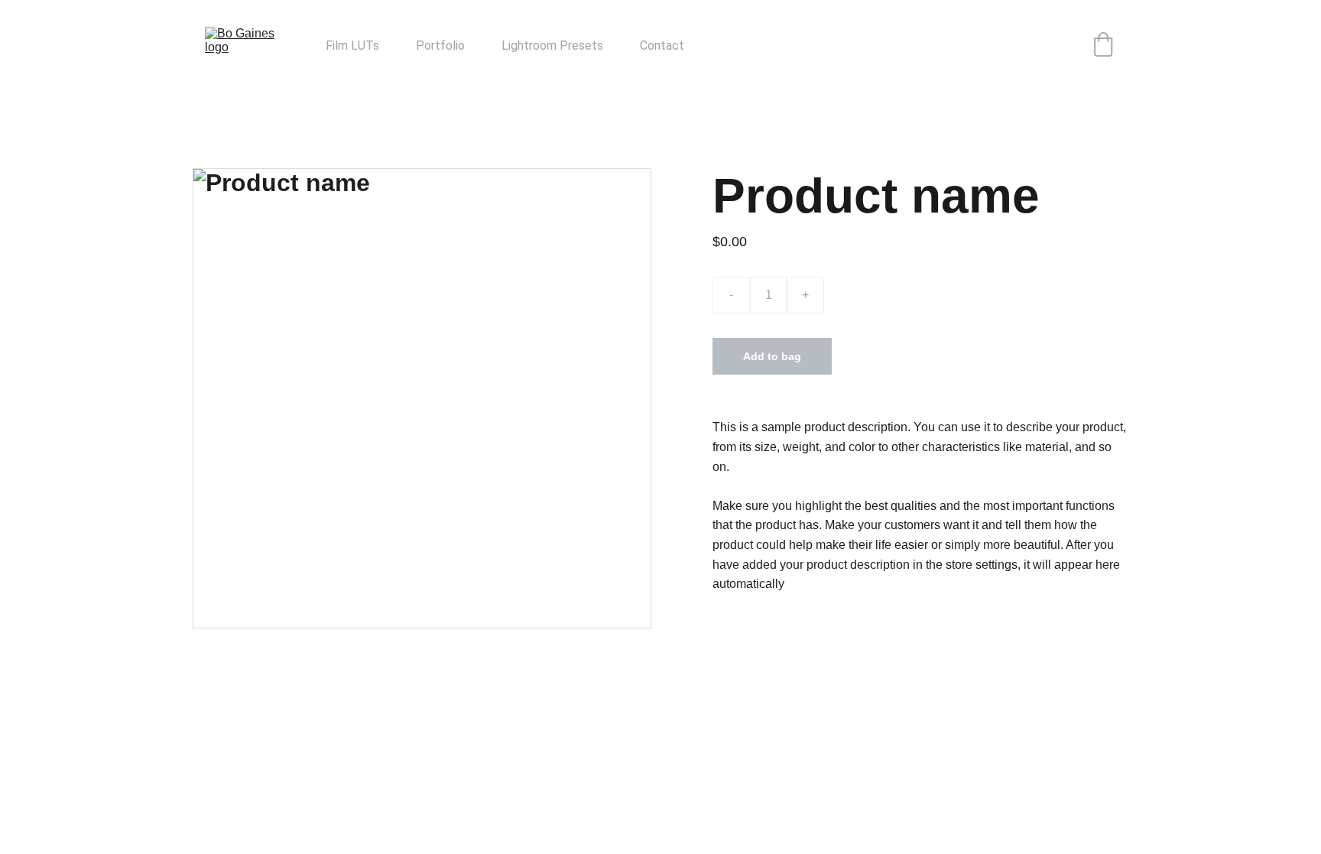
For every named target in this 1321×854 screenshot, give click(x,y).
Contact (662, 45)
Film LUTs (352, 45)
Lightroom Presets (552, 45)
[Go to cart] (1103, 45)
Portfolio (440, 45)
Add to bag (772, 356)
